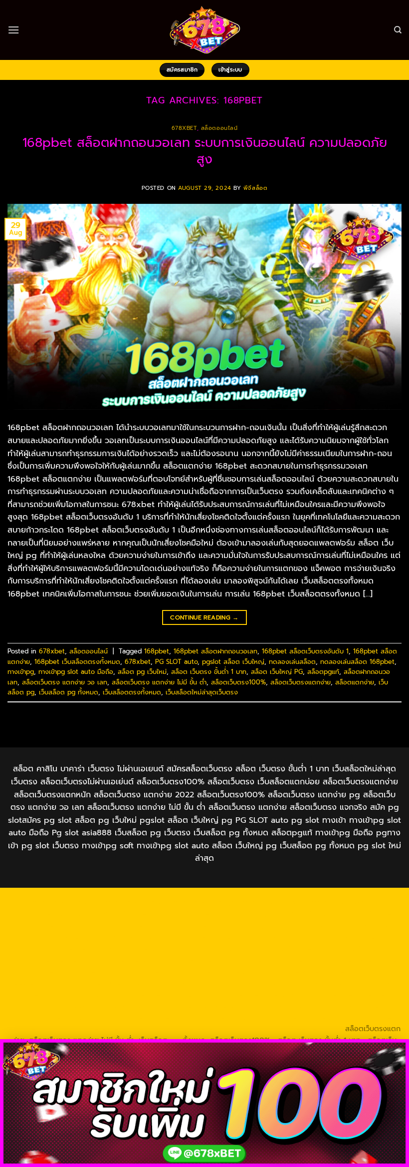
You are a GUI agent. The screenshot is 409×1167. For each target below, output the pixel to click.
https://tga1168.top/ (273, 936)
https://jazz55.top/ (185, 982)
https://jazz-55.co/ (252, 982)
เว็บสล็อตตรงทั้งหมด (132, 692)
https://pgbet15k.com (44, 924)
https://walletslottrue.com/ (299, 1017)
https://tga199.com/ (191, 959)
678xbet (184, 128)
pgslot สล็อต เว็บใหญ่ (233, 661)
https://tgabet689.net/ (135, 1017)
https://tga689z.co (132, 901)
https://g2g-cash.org (345, 901)
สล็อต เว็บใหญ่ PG (277, 671)
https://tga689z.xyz (201, 901)
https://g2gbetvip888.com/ (157, 994)
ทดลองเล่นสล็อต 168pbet (357, 661)
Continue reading (204, 617)
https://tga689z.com (62, 901)
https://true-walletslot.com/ (199, 1028)
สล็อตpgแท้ (323, 671)
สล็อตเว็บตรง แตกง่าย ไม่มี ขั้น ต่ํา (159, 682)
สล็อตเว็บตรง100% (238, 682)
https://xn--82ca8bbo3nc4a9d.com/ (91, 1005)
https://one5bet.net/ (46, 959)
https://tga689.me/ (348, 1005)
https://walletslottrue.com (211, 971)
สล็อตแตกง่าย (354, 682)
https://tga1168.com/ (366, 924)
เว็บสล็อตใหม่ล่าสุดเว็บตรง (202, 692)
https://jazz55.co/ (76, 994)
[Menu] (13, 29)
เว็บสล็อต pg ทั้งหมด (68, 692)
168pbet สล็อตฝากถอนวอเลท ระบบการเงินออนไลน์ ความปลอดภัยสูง (204, 151)
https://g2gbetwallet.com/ (253, 994)
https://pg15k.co (302, 913)
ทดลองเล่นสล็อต (292, 661)
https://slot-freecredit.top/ (296, 1028)
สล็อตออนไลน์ (219, 128)
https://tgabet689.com (52, 1017)
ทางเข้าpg (20, 671)
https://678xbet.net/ (55, 948)
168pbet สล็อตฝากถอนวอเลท (215, 651)
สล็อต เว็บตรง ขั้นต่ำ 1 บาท (208, 671)
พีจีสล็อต (255, 188)
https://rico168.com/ (354, 948)
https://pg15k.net (363, 913)
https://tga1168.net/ (203, 936)
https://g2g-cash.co (50, 913)
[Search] (398, 29)
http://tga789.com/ (132, 936)
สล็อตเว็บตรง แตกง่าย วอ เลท (64, 682)
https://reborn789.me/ (58, 971)
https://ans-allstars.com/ (204, 948)
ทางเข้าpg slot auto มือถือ (75, 671)
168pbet (156, 651)
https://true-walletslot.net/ (103, 1028)
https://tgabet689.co (213, 1017)
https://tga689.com (278, 1005)
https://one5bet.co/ (119, 959)
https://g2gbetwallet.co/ (199, 1005)
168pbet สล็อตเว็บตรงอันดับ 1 (305, 651)
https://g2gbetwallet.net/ (346, 994)
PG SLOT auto (176, 661)
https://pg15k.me (180, 913)
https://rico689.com (272, 901)
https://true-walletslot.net (355, 959)
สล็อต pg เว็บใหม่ (142, 671)
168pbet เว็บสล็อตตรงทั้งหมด (77, 661)
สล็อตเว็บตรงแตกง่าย (300, 682)
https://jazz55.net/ (133, 971)
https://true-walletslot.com (105, 982)
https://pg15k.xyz (241, 913)
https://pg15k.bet (118, 913)
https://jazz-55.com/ (321, 982)
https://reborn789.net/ (268, 959)
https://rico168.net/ (283, 948)
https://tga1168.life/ (344, 936)
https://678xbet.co (127, 948)
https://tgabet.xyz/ (64, 936)
